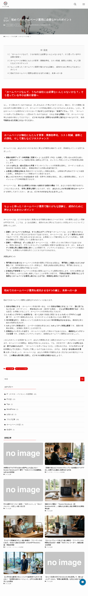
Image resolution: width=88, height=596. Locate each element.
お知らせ (11, 414)
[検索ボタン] (75, 4)
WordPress (12, 409)
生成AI (10, 429)
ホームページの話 (20, 25)
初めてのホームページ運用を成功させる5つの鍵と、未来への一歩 (36, 73)
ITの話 (11, 399)
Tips (10, 404)
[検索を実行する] (82, 379)
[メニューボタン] (83, 4)
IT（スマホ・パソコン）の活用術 (21, 394)
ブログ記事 (10, 25)
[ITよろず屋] (5, 4)
